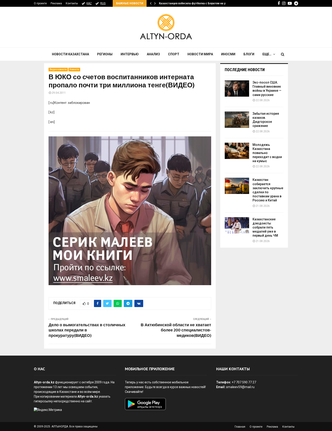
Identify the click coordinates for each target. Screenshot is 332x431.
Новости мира (200, 54)
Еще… (266, 54)
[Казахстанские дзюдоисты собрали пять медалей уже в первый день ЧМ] (237, 225)
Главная (240, 426)
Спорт (173, 54)
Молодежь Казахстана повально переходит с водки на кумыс (267, 153)
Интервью (130, 54)
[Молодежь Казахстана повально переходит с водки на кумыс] (237, 151)
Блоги (248, 54)
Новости (74, 69)
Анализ (153, 54)
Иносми (228, 54)
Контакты (72, 3)
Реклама (56, 3)
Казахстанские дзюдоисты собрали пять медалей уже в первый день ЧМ (265, 227)
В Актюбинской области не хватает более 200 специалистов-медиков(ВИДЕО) (176, 330)
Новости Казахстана (70, 54)
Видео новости (58, 69)
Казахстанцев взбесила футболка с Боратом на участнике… (199, 3)
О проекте (40, 3)
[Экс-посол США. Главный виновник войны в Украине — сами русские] (237, 88)
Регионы (104, 54)
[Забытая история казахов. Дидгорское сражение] (237, 120)
